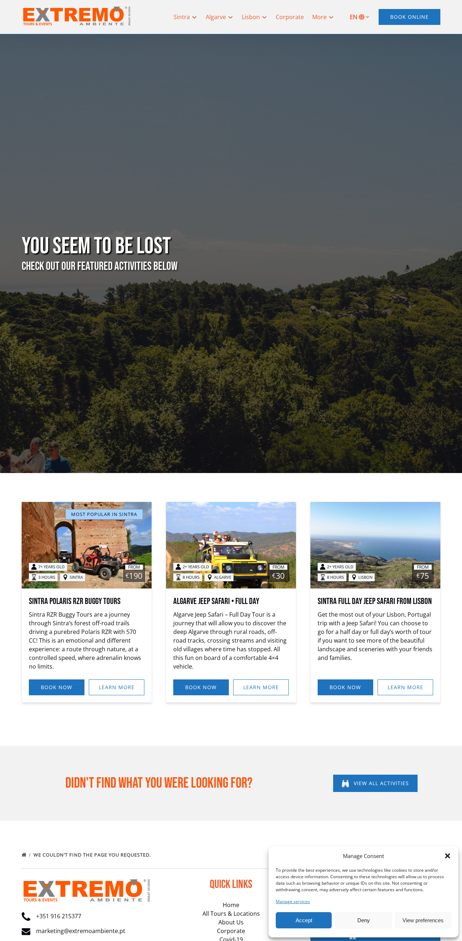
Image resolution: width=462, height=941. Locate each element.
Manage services (293, 901)
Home (231, 905)
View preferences (423, 920)
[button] (447, 855)
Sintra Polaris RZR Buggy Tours (75, 601)
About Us (231, 922)
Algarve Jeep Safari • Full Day (216, 601)
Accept (304, 920)
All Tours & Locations (231, 914)
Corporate (290, 17)
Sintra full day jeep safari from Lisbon (375, 601)
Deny (363, 920)
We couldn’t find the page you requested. (93, 855)
